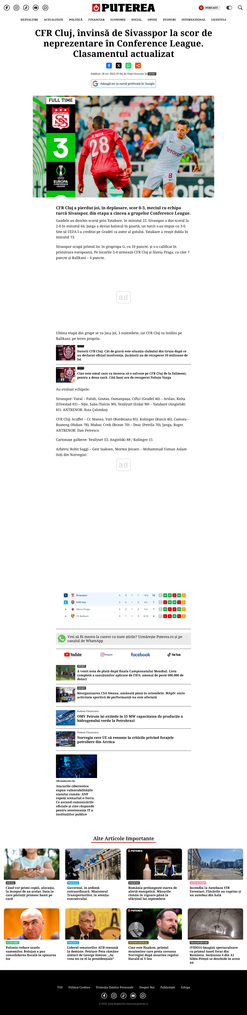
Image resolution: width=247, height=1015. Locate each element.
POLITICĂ (76, 19)
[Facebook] (7, 8)
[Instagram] (16, 8)
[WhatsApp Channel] (45, 8)
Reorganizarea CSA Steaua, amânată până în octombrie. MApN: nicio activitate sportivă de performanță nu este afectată (131, 695)
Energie (134, 882)
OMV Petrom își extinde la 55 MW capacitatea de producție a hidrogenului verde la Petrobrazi (130, 718)
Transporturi (199, 942)
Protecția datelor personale (115, 987)
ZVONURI (169, 19)
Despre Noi (147, 987)
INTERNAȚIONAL (194, 19)
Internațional (138, 942)
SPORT (152, 73)
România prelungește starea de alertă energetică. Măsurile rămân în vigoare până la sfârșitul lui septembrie (152, 893)
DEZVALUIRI (29, 19)
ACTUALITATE (53, 19)
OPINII (152, 19)
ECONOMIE (118, 19)
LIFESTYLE (218, 19)
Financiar (96, 19)
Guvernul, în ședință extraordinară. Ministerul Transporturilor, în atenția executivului (88, 893)
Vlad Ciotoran (135, 73)
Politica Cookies (79, 987)
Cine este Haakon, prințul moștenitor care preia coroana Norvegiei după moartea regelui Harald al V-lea (153, 953)
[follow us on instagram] (107, 655)
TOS (60, 987)
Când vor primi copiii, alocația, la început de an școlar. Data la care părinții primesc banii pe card (30, 893)
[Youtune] (36, 8)
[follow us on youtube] (73, 655)
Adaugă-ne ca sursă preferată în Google (127, 83)
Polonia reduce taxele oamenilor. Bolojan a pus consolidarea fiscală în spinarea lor (31, 953)
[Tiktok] (26, 8)
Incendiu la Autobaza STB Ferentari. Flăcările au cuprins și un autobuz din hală (215, 891)
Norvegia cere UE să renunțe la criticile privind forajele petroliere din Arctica (125, 740)
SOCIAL (136, 19)
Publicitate (167, 987)
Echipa (185, 987)
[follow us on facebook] (140, 655)
